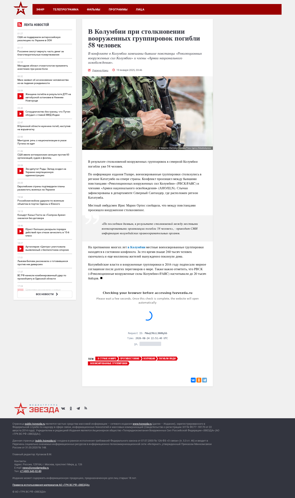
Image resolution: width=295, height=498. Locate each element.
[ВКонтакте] (193, 380)
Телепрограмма (65, 9)
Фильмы (93, 9)
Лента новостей (36, 24)
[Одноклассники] (198, 380)
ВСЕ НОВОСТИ (45, 294)
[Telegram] (204, 380)
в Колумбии (136, 247)
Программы (118, 9)
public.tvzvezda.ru (35, 423)
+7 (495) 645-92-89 (30, 471)
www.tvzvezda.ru (142, 423)
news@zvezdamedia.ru (35, 467)
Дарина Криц (100, 70)
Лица (140, 9)
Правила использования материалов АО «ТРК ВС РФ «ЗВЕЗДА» (51, 484)
